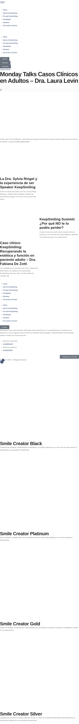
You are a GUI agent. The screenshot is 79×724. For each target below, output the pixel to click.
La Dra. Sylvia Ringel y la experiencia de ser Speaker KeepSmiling (18, 183)
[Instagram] (7, 361)
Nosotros (6, 22)
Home (5, 10)
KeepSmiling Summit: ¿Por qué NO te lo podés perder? (57, 223)
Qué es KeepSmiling (10, 13)
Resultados (7, 19)
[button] (39, 31)
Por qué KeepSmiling (10, 16)
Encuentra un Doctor (10, 25)
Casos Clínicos (5, 69)
